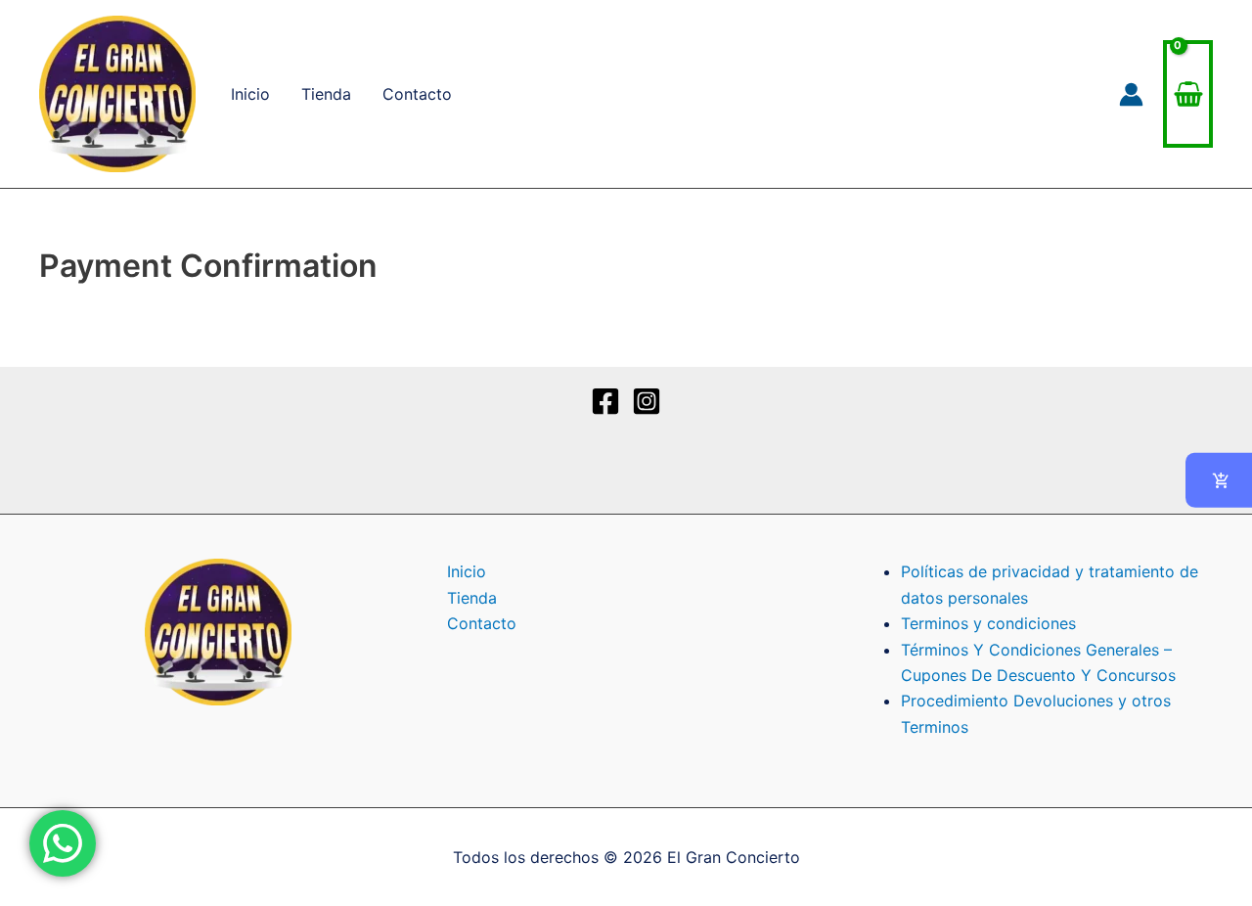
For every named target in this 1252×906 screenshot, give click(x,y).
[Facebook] (605, 401)
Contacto (417, 94)
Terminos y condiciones (988, 623)
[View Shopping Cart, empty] (1188, 94)
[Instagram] (646, 401)
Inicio (250, 94)
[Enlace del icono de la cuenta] (1131, 94)
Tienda (326, 94)
